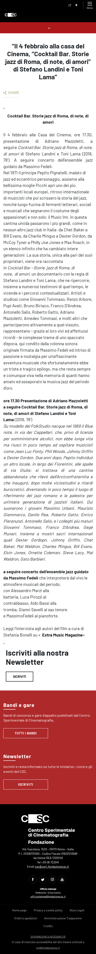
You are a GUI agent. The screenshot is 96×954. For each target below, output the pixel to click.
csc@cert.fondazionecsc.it (52, 866)
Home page (19, 910)
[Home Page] (10, 15)
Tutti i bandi (26, 733)
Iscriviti (19, 676)
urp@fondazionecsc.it (48, 947)
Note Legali (77, 910)
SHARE (13, 92)
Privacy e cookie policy (48, 910)
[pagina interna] (48, 28)
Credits (48, 926)
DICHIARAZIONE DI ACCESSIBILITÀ (48, 936)
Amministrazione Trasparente (63, 918)
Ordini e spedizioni (25, 918)
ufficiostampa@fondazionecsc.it (48, 896)
